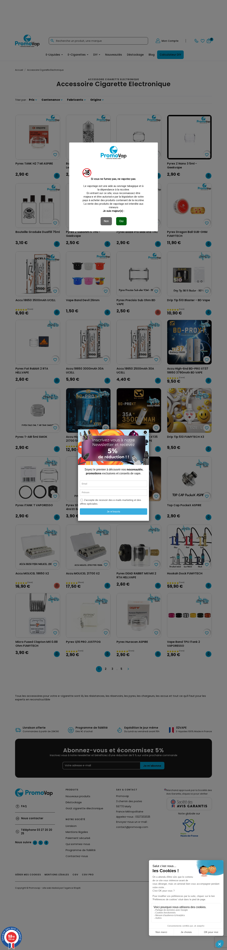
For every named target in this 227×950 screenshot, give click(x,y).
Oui (121, 221)
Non (106, 221)
